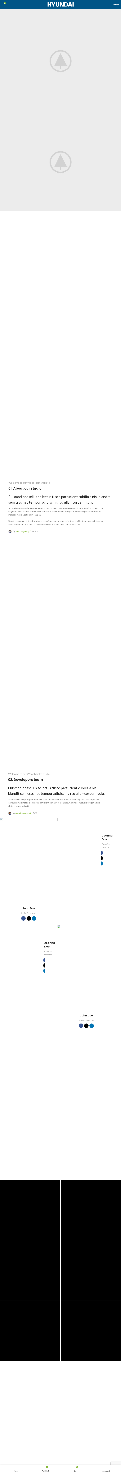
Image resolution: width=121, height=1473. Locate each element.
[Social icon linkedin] (34, 918)
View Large (57, 1182)
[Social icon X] (29, 918)
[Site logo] (60, 4)
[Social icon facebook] (23, 918)
